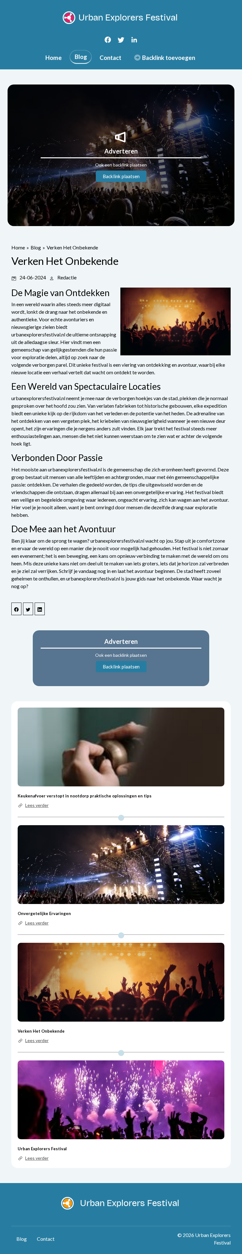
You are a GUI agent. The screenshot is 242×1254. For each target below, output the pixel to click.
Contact (110, 57)
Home (53, 57)
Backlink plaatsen (121, 176)
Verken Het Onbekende (72, 247)
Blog (81, 56)
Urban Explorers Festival (42, 1148)
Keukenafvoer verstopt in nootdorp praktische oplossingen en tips (85, 795)
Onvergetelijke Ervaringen (44, 913)
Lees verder (37, 805)
